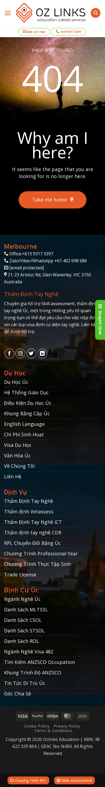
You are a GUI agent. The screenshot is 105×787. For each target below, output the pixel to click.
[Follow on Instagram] (20, 353)
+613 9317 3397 (70, 32)
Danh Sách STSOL (24, 630)
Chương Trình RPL (30, 780)
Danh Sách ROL (21, 641)
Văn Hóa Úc (17, 455)
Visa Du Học (18, 445)
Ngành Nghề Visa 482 (28, 651)
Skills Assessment (76, 780)
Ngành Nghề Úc (22, 599)
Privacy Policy (67, 726)
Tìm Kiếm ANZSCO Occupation (39, 662)
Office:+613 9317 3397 (30, 254)
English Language (24, 424)
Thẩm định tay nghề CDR (32, 532)
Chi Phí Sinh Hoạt (24, 434)
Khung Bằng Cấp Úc (27, 413)
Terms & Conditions (53, 730)
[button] (7, 13)
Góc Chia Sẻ (17, 693)
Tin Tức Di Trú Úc (24, 683)
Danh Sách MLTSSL (26, 609)
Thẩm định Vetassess (28, 511)
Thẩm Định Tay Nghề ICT (33, 522)
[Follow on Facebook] (10, 353)
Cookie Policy (37, 726)
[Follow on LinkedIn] (42, 353)
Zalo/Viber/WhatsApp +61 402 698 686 (47, 261)
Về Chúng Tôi (19, 466)
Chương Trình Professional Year (41, 553)
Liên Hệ (12, 476)
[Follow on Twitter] (31, 353)
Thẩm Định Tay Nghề (28, 501)
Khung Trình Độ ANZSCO (32, 672)
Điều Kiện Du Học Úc (27, 403)
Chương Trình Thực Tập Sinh (37, 564)
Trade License (20, 574)
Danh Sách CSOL (23, 620)
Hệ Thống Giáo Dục (26, 392)
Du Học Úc (16, 382)
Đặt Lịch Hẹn (35, 32)
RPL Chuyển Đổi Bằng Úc (32, 543)
